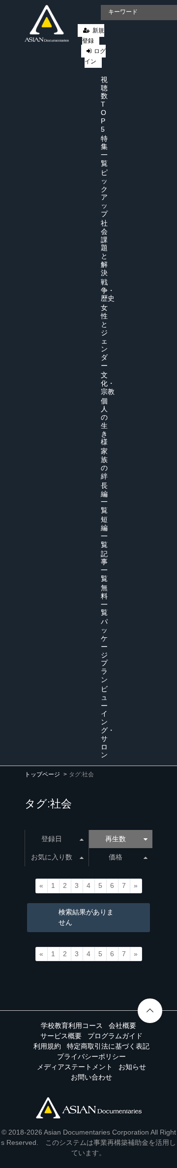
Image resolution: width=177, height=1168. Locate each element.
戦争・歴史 (108, 290)
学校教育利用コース (72, 1025)
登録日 (51, 839)
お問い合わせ (91, 1077)
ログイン (95, 56)
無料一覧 (104, 600)
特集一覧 (104, 151)
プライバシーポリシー (91, 1056)
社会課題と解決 (104, 248)
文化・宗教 (108, 383)
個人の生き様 (104, 421)
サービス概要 (61, 1036)
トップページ (42, 774)
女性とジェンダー (104, 337)
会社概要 (122, 1025)
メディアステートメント (75, 1067)
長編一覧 (104, 498)
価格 (115, 857)
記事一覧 (104, 566)
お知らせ (132, 1067)
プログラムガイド (115, 1036)
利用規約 (47, 1046)
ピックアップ (104, 193)
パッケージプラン (104, 651)
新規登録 (93, 35)
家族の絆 (104, 463)
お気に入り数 (51, 857)
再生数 (115, 839)
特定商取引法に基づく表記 (108, 1046)
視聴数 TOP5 (104, 104)
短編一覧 (104, 531)
